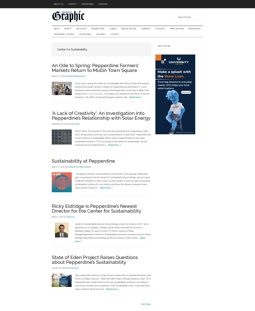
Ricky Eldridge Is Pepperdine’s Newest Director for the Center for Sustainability (96, 208)
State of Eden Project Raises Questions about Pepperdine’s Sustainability (95, 259)
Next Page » (146, 304)
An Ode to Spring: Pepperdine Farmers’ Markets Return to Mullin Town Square (95, 68)
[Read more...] (136, 97)
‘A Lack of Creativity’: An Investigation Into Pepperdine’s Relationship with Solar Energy (101, 115)
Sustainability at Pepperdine (83, 161)
